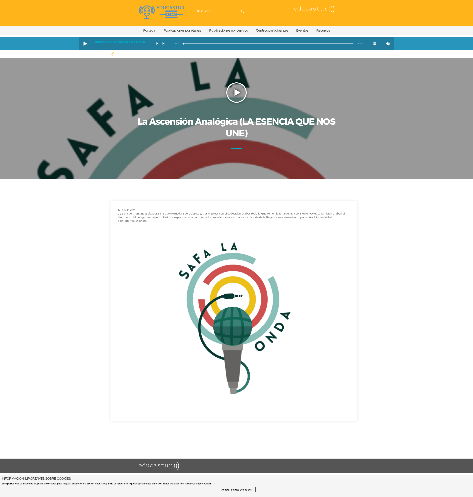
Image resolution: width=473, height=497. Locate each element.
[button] (85, 43)
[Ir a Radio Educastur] (162, 11)
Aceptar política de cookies (237, 489)
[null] (113, 54)
